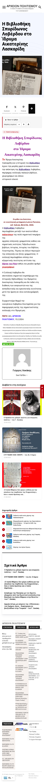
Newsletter (42, 391)
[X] (34, 727)
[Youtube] (35, 727)
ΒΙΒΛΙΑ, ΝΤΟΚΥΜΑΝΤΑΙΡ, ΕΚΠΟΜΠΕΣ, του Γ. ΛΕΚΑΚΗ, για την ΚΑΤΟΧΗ (34, 675)
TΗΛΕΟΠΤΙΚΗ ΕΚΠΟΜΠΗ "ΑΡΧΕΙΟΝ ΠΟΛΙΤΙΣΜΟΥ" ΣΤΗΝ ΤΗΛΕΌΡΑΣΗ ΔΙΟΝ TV (21, 657)
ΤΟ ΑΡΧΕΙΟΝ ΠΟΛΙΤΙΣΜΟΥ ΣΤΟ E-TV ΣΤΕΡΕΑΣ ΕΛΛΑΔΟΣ (21, 668)
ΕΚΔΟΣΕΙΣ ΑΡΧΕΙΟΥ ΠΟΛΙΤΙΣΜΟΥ (35, 639)
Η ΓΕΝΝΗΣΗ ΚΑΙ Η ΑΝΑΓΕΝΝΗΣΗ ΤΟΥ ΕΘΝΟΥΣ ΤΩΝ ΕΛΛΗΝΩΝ (21, 686)
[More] (32, 109)
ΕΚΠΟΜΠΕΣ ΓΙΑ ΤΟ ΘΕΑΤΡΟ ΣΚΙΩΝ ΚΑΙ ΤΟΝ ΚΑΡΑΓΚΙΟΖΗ (8, 765)
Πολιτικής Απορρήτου (35, 737)
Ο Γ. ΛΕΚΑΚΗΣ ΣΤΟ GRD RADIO (8, 759)
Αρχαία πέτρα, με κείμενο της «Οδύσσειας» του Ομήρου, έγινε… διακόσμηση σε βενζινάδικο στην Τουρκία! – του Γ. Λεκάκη (21, 606)
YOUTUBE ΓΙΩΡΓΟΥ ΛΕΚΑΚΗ (21, 648)
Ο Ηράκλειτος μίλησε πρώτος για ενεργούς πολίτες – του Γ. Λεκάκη (21, 571)
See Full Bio (21, 375)
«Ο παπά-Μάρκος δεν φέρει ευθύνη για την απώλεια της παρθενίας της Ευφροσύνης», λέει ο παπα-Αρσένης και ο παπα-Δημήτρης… (21, 585)
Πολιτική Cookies (34, 734)
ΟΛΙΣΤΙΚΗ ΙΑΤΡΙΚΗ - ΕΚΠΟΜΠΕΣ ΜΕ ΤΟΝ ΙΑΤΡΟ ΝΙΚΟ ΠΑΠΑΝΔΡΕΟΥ (8, 752)
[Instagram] (32, 727)
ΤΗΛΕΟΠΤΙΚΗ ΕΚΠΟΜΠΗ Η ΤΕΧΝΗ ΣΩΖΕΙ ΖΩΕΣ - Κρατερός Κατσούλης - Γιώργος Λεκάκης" (21, 696)
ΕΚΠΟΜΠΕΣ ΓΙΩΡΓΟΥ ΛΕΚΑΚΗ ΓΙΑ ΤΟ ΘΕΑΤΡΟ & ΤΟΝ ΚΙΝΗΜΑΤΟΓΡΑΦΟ (21, 715)
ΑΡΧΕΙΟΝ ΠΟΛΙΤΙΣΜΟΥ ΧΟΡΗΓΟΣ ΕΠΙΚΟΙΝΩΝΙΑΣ (33, 658)
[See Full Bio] (27, 375)
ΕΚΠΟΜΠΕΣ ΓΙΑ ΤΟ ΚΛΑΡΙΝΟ (8, 745)
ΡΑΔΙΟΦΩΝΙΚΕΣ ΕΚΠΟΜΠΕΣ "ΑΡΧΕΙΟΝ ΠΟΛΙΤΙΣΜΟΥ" (7, 732)
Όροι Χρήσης (32, 731)
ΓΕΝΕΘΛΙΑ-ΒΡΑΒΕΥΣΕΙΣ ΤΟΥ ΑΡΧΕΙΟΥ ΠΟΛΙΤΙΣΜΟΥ (34, 650)
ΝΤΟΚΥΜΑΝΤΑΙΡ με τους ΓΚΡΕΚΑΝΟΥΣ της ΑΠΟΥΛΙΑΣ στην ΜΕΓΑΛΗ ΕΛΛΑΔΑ (21, 706)
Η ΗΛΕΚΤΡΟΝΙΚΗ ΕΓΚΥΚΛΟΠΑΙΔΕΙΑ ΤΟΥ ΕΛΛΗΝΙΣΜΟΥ (22, 10)
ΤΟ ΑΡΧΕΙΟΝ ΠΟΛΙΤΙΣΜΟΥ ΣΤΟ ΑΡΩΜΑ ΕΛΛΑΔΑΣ (21, 642)
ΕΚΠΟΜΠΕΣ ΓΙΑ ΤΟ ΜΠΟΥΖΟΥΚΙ (8, 739)
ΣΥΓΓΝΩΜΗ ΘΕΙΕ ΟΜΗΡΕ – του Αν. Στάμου (21, 577)
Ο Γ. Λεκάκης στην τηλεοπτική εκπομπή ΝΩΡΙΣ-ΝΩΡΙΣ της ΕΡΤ (21, 635)
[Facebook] (30, 727)
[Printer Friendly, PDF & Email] (8, 345)
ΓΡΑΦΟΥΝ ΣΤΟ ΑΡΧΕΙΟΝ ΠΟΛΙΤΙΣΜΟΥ (33, 666)
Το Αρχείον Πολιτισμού (35, 739)
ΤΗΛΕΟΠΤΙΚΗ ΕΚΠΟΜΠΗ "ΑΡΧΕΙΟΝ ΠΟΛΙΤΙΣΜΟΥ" (19, 677)
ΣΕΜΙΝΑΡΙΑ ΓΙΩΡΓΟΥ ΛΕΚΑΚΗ (35, 644)
